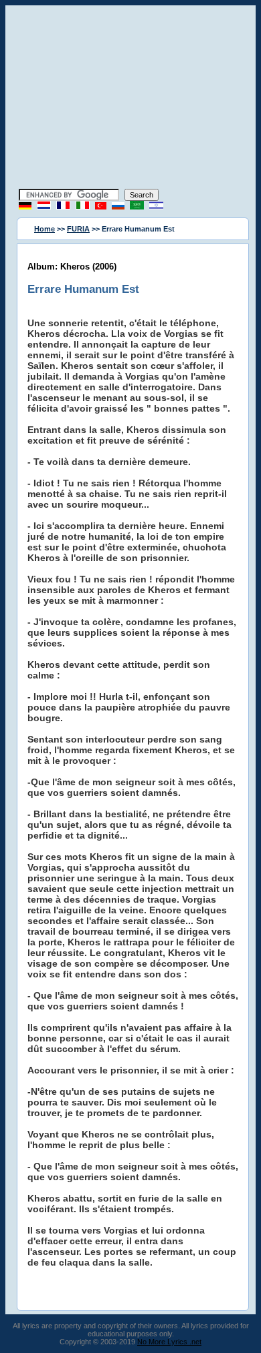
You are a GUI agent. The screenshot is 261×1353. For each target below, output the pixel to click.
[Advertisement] (130, 98)
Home (44, 229)
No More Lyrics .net (169, 1342)
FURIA (78, 229)
